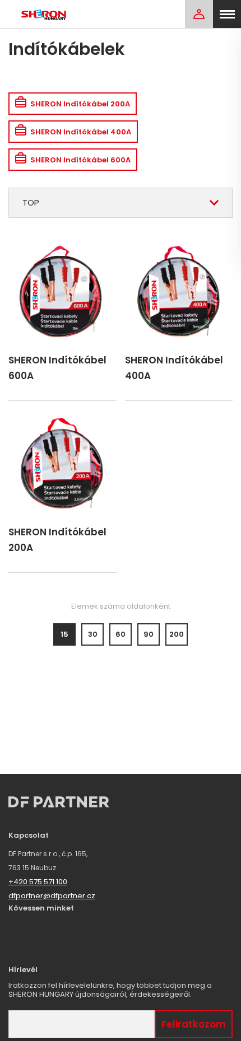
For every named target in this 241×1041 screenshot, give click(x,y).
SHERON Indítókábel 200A (80, 104)
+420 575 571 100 (37, 881)
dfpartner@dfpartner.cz (51, 895)
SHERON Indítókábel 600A (80, 160)
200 (176, 634)
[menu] (227, 14)
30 (93, 634)
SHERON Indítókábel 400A (80, 132)
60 (120, 634)
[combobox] (120, 203)
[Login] (199, 14)
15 (64, 634)
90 (148, 634)
